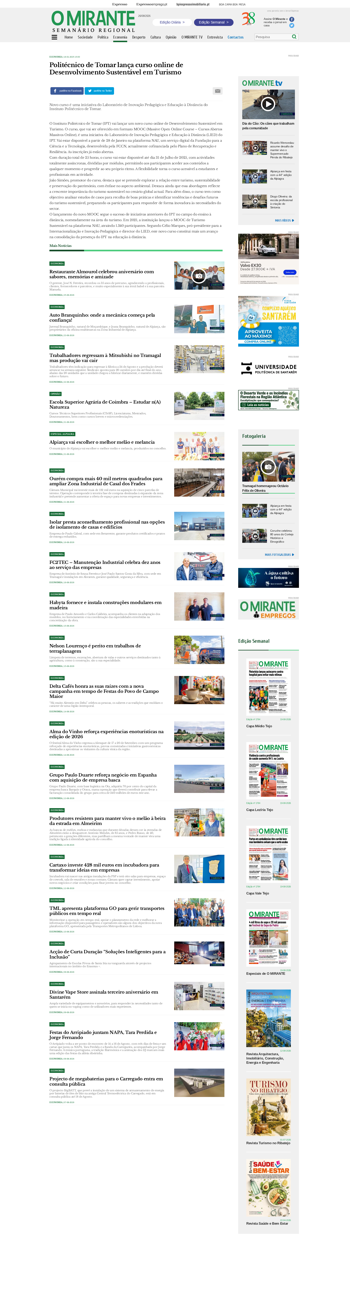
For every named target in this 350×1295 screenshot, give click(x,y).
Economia (55, 57)
